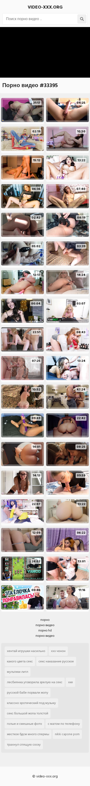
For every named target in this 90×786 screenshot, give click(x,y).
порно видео (45, 625)
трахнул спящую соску (24, 744)
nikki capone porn (67, 734)
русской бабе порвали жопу (27, 692)
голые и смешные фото (24, 723)
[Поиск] (82, 19)
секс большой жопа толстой (27, 713)
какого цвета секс (20, 661)
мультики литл (17, 671)
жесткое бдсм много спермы (28, 734)
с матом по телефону (64, 723)
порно (45, 619)
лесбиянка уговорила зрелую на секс (34, 682)
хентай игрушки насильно (26, 651)
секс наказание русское (56, 661)
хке (70, 682)
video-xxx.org (45, 7)
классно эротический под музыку (31, 703)
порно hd (45, 630)
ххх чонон (58, 651)
